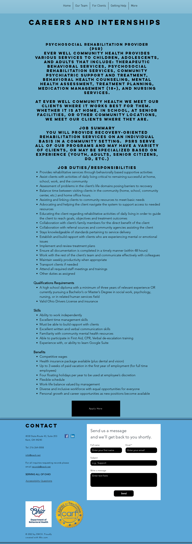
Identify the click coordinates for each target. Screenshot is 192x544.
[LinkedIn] (73, 436)
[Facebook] (66, 436)
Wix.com (43, 537)
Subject (94, 458)
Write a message (98, 470)
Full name (95, 445)
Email (129, 445)
